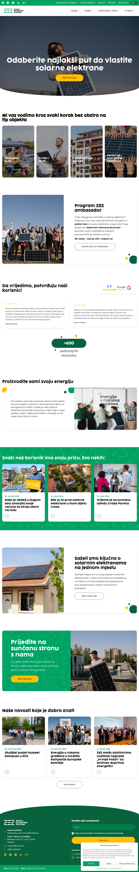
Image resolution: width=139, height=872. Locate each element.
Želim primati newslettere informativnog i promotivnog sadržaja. (99, 833)
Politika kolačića (102, 868)
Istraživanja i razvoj (107, 11)
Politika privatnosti (115, 868)
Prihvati (91, 864)
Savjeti (88, 11)
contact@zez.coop (15, 846)
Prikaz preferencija (127, 864)
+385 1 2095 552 (14, 849)
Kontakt (112, 3)
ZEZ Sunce (123, 3)
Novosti (101, 3)
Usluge (74, 11)
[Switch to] (134, 2)
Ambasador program (66, 3)
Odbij (109, 864)
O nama (128, 11)
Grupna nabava (87, 3)
